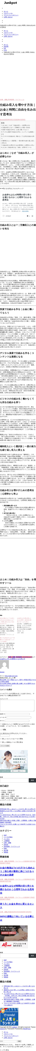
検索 (1, 777)
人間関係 (7, 841)
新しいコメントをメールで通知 (12, 739)
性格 (5, 848)
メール (3, 717)
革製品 (6, 852)
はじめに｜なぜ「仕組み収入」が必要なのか (16, 125)
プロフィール (8, 13)
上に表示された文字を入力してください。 (14, 733)
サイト (2, 721)
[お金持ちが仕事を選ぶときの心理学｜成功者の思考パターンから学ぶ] (25, 625)
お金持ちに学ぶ (5, 659)
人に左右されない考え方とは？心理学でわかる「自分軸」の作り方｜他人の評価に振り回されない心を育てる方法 (17, 816)
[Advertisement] (18, 80)
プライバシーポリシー (11, 15)
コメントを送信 (5, 745)
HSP (5, 835)
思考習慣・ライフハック (16, 100)
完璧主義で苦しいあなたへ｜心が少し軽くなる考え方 (17, 809)
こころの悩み (8, 837)
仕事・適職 (3, 100)
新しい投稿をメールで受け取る (12, 742)
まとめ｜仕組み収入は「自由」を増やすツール (16, 147)
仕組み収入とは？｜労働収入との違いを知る (16, 127)
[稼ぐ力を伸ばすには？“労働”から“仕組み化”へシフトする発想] (8, 645)
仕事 (11, 659)
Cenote (2, 1029)
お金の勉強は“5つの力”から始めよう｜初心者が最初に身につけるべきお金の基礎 (17, 871)
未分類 (6, 850)
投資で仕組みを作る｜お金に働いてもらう (15, 129)
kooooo (2, 120)
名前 (2, 714)
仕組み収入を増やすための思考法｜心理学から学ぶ (18, 145)
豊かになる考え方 (19, 659)
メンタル (7, 839)
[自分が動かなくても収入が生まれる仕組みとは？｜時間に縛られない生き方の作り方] (8, 626)
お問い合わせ (8, 17)
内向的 (6, 845)
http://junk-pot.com (11, 676)
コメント (4, 699)
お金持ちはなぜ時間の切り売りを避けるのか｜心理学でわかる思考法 (17, 889)
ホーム (6, 11)
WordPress (26, 1029)
